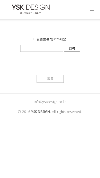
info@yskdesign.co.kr (50, 102)
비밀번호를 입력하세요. (50, 39)
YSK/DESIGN (30, 9)
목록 (50, 79)
